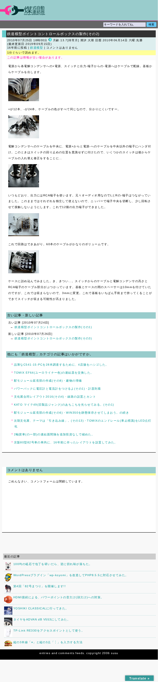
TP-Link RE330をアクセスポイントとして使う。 (48, 630)
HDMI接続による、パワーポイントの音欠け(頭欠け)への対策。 (58, 597)
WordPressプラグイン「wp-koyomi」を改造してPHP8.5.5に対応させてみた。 (70, 575)
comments (66, 653)
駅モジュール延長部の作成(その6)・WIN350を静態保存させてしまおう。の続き (71, 412)
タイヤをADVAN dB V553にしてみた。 (41, 619)
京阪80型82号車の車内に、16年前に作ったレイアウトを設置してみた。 (66, 442)
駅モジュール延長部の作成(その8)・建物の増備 (48, 380)
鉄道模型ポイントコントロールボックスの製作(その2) (53, 34)
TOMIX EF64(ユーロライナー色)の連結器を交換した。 (54, 372)
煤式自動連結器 (79, 10)
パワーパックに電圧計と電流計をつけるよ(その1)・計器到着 (57, 388)
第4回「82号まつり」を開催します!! (39, 586)
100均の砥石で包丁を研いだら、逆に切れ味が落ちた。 (52, 564)
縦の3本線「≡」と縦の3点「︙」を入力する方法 (48, 642)
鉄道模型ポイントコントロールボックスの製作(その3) (53, 338)
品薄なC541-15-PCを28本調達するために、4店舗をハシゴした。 (61, 364)
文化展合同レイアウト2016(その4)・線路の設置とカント (55, 396)
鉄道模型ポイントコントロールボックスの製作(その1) (53, 327)
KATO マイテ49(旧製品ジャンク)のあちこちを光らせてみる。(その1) (64, 404)
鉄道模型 (36, 47)
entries (44, 653)
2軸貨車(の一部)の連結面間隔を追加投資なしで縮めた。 (54, 434)
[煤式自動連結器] (79, 10)
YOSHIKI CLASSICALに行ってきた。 (41, 608)
